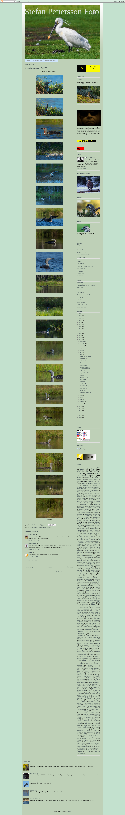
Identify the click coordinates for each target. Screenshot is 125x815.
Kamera (95, 577)
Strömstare (97, 690)
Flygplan (90, 530)
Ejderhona (82, 381)
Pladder (89, 638)
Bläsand (81, 499)
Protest (97, 640)
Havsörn (80, 556)
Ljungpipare (94, 598)
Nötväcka (95, 629)
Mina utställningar (37, 60)
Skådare (86, 668)
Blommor (79, 496)
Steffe (90, 682)
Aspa (89, 483)
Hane (85, 553)
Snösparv (79, 676)
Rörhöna (81, 656)
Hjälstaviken (90, 557)
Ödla (97, 748)
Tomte (93, 711)
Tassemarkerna (91, 706)
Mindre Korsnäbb (95, 607)
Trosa (96, 717)
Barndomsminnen (89, 487)
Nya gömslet (93, 623)
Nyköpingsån (88, 625)
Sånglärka (97, 700)
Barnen (97, 487)
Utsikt (96, 727)
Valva (95, 730)
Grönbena (95, 544)
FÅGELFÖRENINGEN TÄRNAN (85, 266)
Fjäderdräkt (90, 523)
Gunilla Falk (80, 287)
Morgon (79, 612)
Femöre (93, 520)
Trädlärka (79, 720)
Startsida (28, 60)
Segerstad (97, 658)
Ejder (96, 515)
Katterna (89, 580)
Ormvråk (80, 634)
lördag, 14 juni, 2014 (33, 556)
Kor (85, 587)
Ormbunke (96, 631)
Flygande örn (81, 530)
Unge (92, 725)
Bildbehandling (94, 490)
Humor (87, 560)
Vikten (90, 735)
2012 (80, 408)
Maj (98, 602)
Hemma (92, 556)
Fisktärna (82, 523)
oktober (82, 346)
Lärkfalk (91, 600)
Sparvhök (98, 678)
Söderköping (96, 703)
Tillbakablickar (80, 709)
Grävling (88, 544)
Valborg (88, 730)
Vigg (85, 735)
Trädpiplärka (87, 720)
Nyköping (79, 243)
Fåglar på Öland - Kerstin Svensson (86, 285)
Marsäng (79, 606)
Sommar (83, 678)
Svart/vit (91, 695)
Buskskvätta (97, 504)
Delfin (81, 511)
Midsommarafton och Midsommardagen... (85, 368)
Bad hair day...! (83, 370)
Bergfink (95, 488)
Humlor (96, 559)
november (82, 343)
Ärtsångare (91, 748)
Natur (40, 527)
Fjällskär (92, 525)
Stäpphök (87, 692)
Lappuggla (82, 597)
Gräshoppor (80, 544)
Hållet (94, 562)
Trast (91, 714)
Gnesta (86, 538)
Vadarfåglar (79, 730)
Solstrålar (97, 676)
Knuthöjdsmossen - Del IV (86, 392)
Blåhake (84, 498)
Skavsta (88, 663)
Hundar (98, 560)
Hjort (83, 557)
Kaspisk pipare (80, 580)
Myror (92, 613)
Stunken (81, 692)
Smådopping (80, 673)
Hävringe (97, 565)
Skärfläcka (94, 670)
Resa (97, 645)
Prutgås (79, 641)
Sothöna (90, 678)
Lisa (84, 598)
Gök (92, 550)
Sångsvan (82, 701)
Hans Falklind (80, 292)
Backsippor (85, 485)
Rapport (86, 643)
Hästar (92, 565)
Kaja (97, 576)
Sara (84, 658)
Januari (94, 572)
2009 (80, 415)
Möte (93, 617)
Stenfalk (87, 684)
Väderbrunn (86, 741)
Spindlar (90, 681)
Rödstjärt (98, 653)
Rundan (95, 648)
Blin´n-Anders (88, 495)
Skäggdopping (94, 668)
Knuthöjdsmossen (34, 527)
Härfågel (79, 79)
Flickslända (98, 527)
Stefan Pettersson (91, 157)
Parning (89, 637)
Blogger (68, 811)
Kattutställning (82, 582)
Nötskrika (80, 629)
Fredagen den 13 (84, 377)
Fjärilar (81, 527)
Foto (78, 531)
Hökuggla (91, 567)
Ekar (78, 517)
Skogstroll (89, 666)
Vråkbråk (86, 740)
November (80, 623)
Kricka (78, 588)
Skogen (79, 665)
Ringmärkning (91, 646)
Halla (99, 552)
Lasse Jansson (32, 543)
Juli (94, 574)
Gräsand (96, 542)
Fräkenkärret (97, 531)
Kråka (90, 588)
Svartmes (79, 698)
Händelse (81, 565)
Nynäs (96, 625)
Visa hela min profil (81, 168)
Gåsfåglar (95, 549)
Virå (85, 737)
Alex (84, 479)
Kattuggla (98, 580)
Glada (87, 536)
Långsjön (80, 600)
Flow (87, 528)
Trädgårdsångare (86, 719)
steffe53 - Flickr (81, 257)
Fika (78, 522)
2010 (80, 413)
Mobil (91, 610)
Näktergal (91, 626)
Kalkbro (87, 577)
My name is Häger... (35, 782)
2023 (80, 320)
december (82, 341)
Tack (86, 704)
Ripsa (80, 648)
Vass (78, 733)
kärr (99, 593)
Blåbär (93, 496)
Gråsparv (81, 542)
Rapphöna (79, 643)
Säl (98, 701)
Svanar (93, 693)
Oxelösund (80, 637)
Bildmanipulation (88, 491)
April (98, 481)
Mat (92, 605)
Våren (94, 740)
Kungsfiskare (85, 590)
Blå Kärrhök (88, 496)
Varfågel (79, 732)
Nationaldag (98, 617)
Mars (93, 604)
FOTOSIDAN (80, 271)
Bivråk (85, 493)
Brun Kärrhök (87, 503)
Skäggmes (79, 670)
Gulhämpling (85, 547)
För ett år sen (85, 535)
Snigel (86, 674)
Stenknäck (94, 684)
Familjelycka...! (83, 390)
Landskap (97, 595)
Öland (79, 751)
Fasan (78, 520)
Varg (85, 732)
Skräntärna (79, 668)
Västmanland (94, 741)
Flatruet (92, 527)
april (81, 397)
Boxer (98, 499)
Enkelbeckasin (87, 519)
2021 (80, 324)
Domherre (95, 512)
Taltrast (79, 706)
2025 (80, 316)
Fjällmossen (80, 525)
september (83, 348)
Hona (97, 557)
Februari (85, 520)
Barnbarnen (79, 487)
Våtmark (79, 741)
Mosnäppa (91, 612)
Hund (94, 560)
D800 (95, 507)
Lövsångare (83, 602)
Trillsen (97, 715)
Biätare (89, 493)
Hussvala (89, 562)
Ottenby (88, 635)
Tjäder (96, 709)
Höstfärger (87, 568)
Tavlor (99, 706)
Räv (95, 650)
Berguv (87, 490)
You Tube (90, 743)
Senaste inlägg (29, 567)
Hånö (98, 562)
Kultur (78, 590)
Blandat (79, 495)
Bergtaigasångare (80, 490)
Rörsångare (89, 656)
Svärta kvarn (90, 699)
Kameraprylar (80, 579)
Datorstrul (88, 509)
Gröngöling (87, 545)
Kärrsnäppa (89, 595)
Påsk (91, 642)
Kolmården (82, 585)
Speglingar (89, 679)
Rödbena (84, 651)
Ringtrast (98, 646)
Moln (96, 610)
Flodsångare (81, 528)
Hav (97, 553)
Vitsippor (84, 738)
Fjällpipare (87, 525)
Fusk (80, 533)
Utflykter (49, 527)
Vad (87, 729)
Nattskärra (81, 618)
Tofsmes (79, 711)
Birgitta (30, 552)
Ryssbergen (80, 650)
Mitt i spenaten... (84, 363)
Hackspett (88, 552)
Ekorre (78, 519)
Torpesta (85, 712)
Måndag (89, 615)
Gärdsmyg (79, 550)
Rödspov (91, 653)
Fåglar (90, 533)
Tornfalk (98, 711)
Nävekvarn (79, 628)
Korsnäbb (97, 587)
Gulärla (87, 549)
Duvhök (86, 515)
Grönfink (79, 545)
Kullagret (96, 588)
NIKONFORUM (80, 273)
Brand (78, 501)
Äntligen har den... (34, 773)
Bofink (92, 499)
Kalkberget (79, 577)
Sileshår (78, 662)
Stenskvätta (80, 685)
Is (86, 570)
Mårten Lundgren (81, 302)
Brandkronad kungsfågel (88, 501)
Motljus (78, 613)
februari (82, 401)
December (97, 509)
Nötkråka (96, 628)
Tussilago (85, 722)
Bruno (78, 504)
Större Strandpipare (95, 692)
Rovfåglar (87, 648)
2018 (80, 331)
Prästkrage (85, 641)
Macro (93, 602)
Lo (99, 598)
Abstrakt (88, 477)
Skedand (96, 663)
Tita (92, 709)
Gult (81, 548)
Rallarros (97, 641)
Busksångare (81, 506)
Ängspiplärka (82, 748)
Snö (96, 674)
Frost (90, 531)
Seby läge (89, 658)
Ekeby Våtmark (85, 517)
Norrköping (96, 621)
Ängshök (98, 746)
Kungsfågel (95, 590)
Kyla (99, 592)
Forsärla (82, 375)
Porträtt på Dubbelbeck (85, 356)
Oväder (96, 635)
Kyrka (79, 593)
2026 (80, 313)
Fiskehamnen (90, 522)
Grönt (78, 547)
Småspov (96, 673)
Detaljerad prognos (81, 244)
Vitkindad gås (91, 737)
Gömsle (79, 552)
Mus (89, 613)
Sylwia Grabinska (81, 307)
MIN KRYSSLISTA (81, 252)
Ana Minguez (80, 282)
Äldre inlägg (70, 567)
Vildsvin (96, 735)
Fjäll (97, 523)
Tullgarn (79, 722)
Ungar (85, 725)
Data (99, 507)
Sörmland (79, 704)
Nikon (90, 621)
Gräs (88, 542)
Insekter (79, 570)
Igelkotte (96, 568)
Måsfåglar (80, 617)
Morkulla (85, 612)
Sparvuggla (82, 679)
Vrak (98, 738)
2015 (80, 337)
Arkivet (83, 483)
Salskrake (79, 658)
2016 (80, 335)
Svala (80, 693)
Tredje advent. (81, 715)
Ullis (78, 725)
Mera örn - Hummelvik (35, 798)
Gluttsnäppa (80, 538)
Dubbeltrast (97, 514)
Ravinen (81, 645)
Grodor (93, 539)
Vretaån (79, 740)
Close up (89, 507)
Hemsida (78, 557)
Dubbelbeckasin (84, 358)
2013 (80, 406)
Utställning (79, 729)
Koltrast (89, 585)
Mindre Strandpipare (83, 609)
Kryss (84, 588)
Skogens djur (92, 665)
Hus (79, 562)
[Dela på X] (52, 525)
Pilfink (78, 638)
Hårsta (78, 563)
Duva (80, 515)
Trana (78, 714)
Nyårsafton (85, 626)
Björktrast (95, 493)
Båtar (87, 506)
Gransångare (97, 538)
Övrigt (81, 753)
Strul (90, 690)
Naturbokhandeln (87, 620)
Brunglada (96, 503)
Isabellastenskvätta (95, 570)
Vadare (95, 729)
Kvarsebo (88, 592)
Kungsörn (80, 592)
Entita (96, 519)
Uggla (97, 723)
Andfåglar (90, 481)
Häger (90, 563)
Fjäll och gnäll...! (84, 360)
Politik (94, 638)
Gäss (86, 550)
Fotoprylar (84, 531)
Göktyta (96, 550)
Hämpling (98, 563)
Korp (89, 587)
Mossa (96, 612)
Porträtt (98, 638)
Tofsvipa (86, 711)
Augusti (97, 483)
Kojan (98, 584)
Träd (78, 719)
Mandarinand (85, 604)
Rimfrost (79, 646)
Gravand (81, 539)
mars (81, 399)
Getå (80, 536)
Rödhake (98, 651)
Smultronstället (95, 671)
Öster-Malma (97, 751)
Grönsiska (95, 545)
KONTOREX (80, 276)
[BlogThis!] (50, 525)
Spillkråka (97, 679)
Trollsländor (88, 717)
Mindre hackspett (84, 607)
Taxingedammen (83, 707)
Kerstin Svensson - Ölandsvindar (85, 295)
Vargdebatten (91, 732)
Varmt (97, 732)
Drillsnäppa (79, 514)
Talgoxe (91, 704)
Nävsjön (87, 628)
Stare (96, 681)
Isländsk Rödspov (81, 571)
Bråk (89, 504)
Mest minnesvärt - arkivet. (51, 60)
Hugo (91, 559)
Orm (90, 631)
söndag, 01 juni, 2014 (33, 540)
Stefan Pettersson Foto (62, 11)
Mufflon (84, 613)
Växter (78, 743)
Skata (81, 663)
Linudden (79, 598)
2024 (80, 318)
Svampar (87, 693)
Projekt (92, 640)
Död (93, 515)
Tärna (91, 722)
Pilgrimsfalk (84, 638)
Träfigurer (95, 720)
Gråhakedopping (90, 541)
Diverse (98, 511)
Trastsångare (97, 714)
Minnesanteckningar (82, 610)
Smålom (44, 527)
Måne (95, 615)
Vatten (84, 733)
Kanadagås (89, 579)
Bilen (78, 493)
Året (89, 744)
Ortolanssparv (80, 635)
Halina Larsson (80, 290)
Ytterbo (96, 743)
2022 (80, 322)
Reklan (92, 645)
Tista (87, 709)
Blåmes (91, 498)
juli (81, 352)
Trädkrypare (95, 719)
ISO (88, 571)
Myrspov (98, 613)
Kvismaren (95, 592)
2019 (80, 329)
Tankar (84, 706)
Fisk (84, 522)
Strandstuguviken (81, 690)
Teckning (91, 707)
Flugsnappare (94, 528)
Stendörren (79, 684)
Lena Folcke (80, 297)
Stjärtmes (95, 685)
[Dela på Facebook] (53, 525)
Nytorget (78, 626)
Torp (80, 712)
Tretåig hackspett (89, 715)
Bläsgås (87, 499)
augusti (82, 350)
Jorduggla (82, 574)
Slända (86, 671)
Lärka (86, 600)
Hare (91, 553)
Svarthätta (95, 696)
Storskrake (79, 689)
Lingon (96, 597)
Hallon (80, 553)
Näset (97, 626)
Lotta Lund (79, 299)
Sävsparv (79, 703)
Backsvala (95, 485)
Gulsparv (98, 547)
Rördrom (98, 654)
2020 (80, 326)
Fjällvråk (98, 525)
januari (82, 403)
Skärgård (79, 671)
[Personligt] (82, 449)
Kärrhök (81, 595)
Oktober (80, 631)
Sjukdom (92, 662)
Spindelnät (82, 681)
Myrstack (82, 615)
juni (81, 354)
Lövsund (97, 600)
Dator (80, 509)
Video (81, 735)
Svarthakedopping (82, 697)
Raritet (98, 643)
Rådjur (89, 650)
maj (81, 395)
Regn (86, 645)
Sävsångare (88, 703)
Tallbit (98, 704)
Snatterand (79, 674)
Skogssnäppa (80, 666)
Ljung (88, 598)
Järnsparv (90, 576)
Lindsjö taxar (31, 534)
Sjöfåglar (98, 662)
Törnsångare (83, 379)
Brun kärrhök (83, 383)
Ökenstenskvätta (81, 749)
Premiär (87, 640)
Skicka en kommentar (32, 560)
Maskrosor (86, 605)
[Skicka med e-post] (48, 525)
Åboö (78, 744)
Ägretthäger (86, 746)
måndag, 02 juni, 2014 (33, 549)
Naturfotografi (97, 620)
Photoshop (95, 637)
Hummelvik (79, 560)
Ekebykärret (95, 517)
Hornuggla (84, 559)
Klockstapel (93, 582)
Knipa (99, 582)
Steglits (96, 682)
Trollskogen (79, 717)
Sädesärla (91, 701)
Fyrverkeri (84, 533)
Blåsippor (98, 498)
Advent (96, 477)
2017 (80, 333)
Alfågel (90, 479)
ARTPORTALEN (81, 268)
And (84, 481)
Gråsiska (98, 541)
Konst (78, 587)
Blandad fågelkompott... (85, 386)
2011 (80, 410)
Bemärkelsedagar (81, 488)
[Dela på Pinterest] (55, 525)
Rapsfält (92, 643)
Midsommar (97, 606)
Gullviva (92, 547)
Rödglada (91, 651)
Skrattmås (97, 666)
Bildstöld (96, 491)
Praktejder (81, 640)
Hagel (95, 552)
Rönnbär (91, 654)
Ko (92, 584)
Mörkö (87, 617)
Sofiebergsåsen (87, 676)
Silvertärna (84, 662)
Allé (95, 479)
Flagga (87, 527)
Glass (97, 536)
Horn (78, 559)
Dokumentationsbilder (86, 512)
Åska (97, 744)
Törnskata (79, 723)
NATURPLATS (80, 264)
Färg (97, 533)
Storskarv (95, 687)
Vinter (79, 737)
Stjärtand (89, 685)
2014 (80, 339)
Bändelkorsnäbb (95, 506)
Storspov (87, 689)
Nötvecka (88, 629)
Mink (96, 609)
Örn (89, 751)
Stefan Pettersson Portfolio (83, 254)
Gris (87, 539)
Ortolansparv (94, 633)
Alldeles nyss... (83, 365)
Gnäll (91, 538)
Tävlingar (97, 722)
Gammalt (92, 535)
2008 (80, 417)
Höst (78, 568)
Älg (92, 746)
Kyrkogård (86, 593)
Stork (78, 687)
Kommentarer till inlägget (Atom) (54, 571)
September (81, 660)
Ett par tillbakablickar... (85, 373)
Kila (88, 582)
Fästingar (79, 535)
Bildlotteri (79, 491)
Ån (83, 745)
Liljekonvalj (90, 597)
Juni (78, 576)
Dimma (86, 511)
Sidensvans (95, 660)
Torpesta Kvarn (94, 712)
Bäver (82, 507)
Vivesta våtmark (92, 738)
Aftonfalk (79, 479)
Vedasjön (98, 733)
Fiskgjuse (97, 522)
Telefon (97, 707)
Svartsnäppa (89, 698)
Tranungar (86, 714)
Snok (91, 674)
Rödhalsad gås (83, 653)
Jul (88, 574)
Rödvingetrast (82, 654)
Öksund (95, 749)
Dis (92, 511)
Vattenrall (92, 733)
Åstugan (79, 746)
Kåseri (93, 593)
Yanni (84, 743)
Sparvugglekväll (84, 388)
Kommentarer (96, 585)
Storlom (86, 687)
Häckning (84, 563)
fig (98, 520)
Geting (98, 535)
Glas (92, 536)
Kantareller (97, 579)
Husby (83, 562)
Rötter (96, 656)
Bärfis (78, 507)
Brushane (83, 504)
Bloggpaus (96, 495)
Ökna (89, 749)
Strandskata (95, 689)
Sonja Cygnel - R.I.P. (82, 304)
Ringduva (84, 646)
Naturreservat (82, 621)
